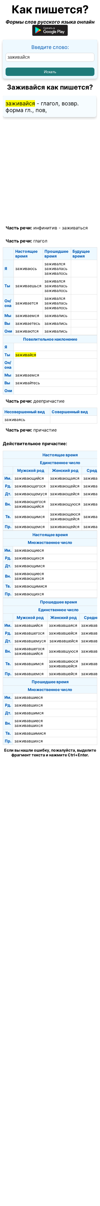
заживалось (56, 273)
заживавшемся (29, 673)
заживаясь (14, 419)
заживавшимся (29, 663)
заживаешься (28, 285)
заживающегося (30, 486)
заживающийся (29, 478)
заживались (56, 315)
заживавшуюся (63, 651)
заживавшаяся (63, 625)
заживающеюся (65, 514)
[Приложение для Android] (50, 34)
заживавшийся (28, 625)
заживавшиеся (28, 697)
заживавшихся (28, 705)
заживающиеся (29, 550)
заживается (26, 303)
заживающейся (64, 486)
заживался (54, 263)
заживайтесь (27, 382)
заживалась (56, 268)
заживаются (27, 331)
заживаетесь (27, 323)
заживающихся (29, 558)
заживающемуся (30, 493)
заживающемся (29, 526)
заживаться (75, 228)
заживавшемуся (30, 640)
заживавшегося (29, 633)
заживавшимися (30, 733)
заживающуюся (65, 504)
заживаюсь (26, 268)
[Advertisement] (50, 171)
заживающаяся (64, 478)
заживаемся (27, 315)
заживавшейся (63, 633)
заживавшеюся (63, 661)
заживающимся (29, 516)
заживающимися (30, 586)
